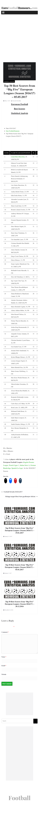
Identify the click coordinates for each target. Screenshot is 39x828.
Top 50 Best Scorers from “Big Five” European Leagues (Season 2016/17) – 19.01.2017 (19, 530)
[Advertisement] (19, 34)
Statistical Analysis (9, 81)
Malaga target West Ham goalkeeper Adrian (20, 497)
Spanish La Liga (17, 468)
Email (3, 666)
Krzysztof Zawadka (16, 100)
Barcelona (22, 157)
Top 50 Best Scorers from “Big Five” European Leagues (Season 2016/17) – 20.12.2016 (19, 604)
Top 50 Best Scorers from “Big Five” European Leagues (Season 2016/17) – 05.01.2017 (19, 567)
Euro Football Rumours (13, 131)
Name (3, 657)
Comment (5, 632)
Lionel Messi (15, 157)
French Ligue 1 (14, 465)
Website (3, 674)
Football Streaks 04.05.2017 (13, 492)
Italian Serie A (25, 465)
